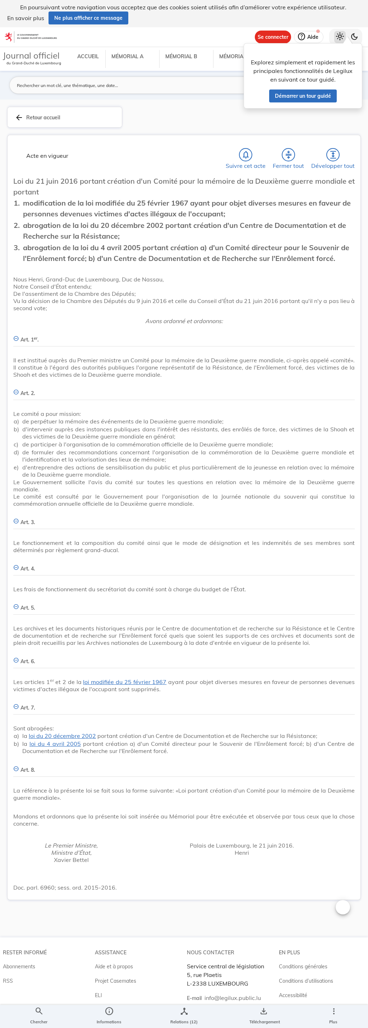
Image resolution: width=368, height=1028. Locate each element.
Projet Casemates (115, 981)
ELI (98, 995)
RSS (8, 981)
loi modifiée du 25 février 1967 (124, 681)
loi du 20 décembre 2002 (62, 735)
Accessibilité (293, 995)
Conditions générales (303, 966)
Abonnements (19, 966)
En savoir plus (25, 18)
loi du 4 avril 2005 (55, 743)
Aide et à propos (114, 966)
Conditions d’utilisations (306, 981)
